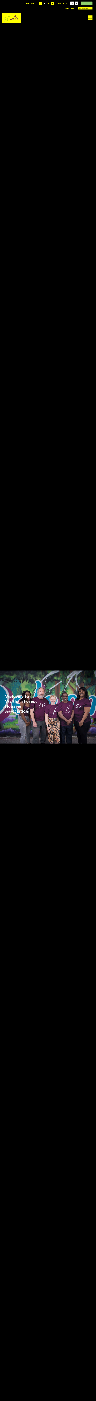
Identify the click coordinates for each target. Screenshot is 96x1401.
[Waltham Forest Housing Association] (12, 18)
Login (87, 3)
